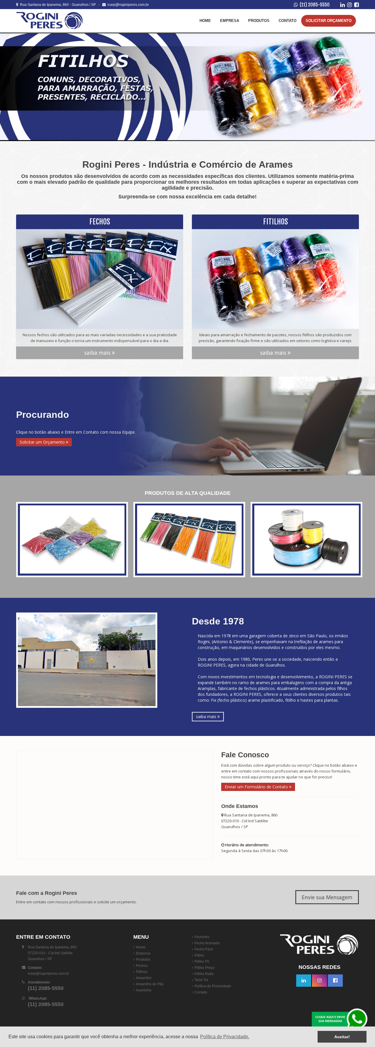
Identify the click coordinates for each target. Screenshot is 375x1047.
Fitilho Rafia (204, 974)
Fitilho (199, 955)
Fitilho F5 (202, 962)
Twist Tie (201, 980)
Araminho (143, 990)
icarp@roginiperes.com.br (127, 5)
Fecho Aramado (207, 943)
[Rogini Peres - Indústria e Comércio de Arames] (51, 20)
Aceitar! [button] (342, 1036)
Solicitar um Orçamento (43, 442)
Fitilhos (141, 972)
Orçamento (329, 20)
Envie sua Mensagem (327, 897)
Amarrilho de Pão (150, 984)
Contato (287, 20)
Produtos (259, 20)
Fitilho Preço (204, 968)
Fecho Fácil (204, 949)
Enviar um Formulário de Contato (257, 786)
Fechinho (202, 937)
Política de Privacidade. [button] (224, 1036)
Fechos (142, 966)
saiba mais (98, 352)
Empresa (229, 20)
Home (205, 20)
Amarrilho (143, 978)
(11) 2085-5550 (315, 5)
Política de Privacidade (213, 986)
